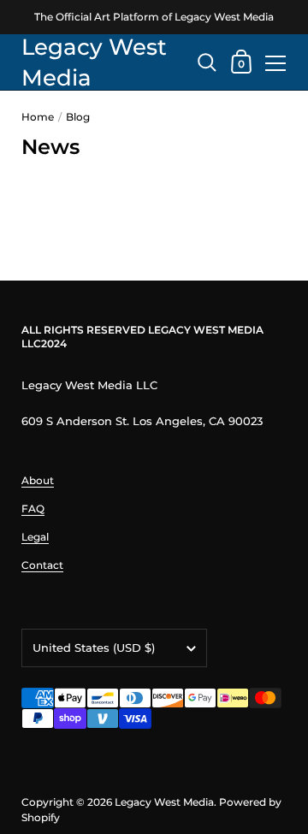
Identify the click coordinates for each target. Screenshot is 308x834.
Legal (35, 536)
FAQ (32, 508)
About (37, 480)
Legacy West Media (94, 62)
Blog (78, 116)
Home (37, 116)
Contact (42, 565)
